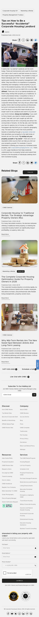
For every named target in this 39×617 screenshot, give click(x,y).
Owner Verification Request (10, 502)
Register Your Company (9, 487)
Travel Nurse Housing (26, 500)
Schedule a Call (28, 369)
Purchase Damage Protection (28, 478)
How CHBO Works (7, 409)
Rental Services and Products (28, 482)
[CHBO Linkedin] (23, 613)
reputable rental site (28, 132)
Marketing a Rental (27, 11)
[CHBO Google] (30, 613)
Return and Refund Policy (27, 445)
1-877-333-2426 (8, 369)
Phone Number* (6, 562)
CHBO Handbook (7, 483)
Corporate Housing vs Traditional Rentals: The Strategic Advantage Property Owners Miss (18, 215)
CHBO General (7, 207)
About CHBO (23, 409)
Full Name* (5, 544)
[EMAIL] (34, 394)
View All (30, 172)
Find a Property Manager (9, 498)
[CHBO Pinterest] (27, 613)
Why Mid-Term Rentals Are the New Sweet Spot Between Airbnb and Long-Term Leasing (19, 343)
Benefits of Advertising (8, 420)
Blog (21, 420)
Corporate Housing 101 (10, 11)
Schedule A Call (24, 469)
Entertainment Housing (26, 519)
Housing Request (25, 461)
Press (21, 424)
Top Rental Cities (7, 413)
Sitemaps (22, 449)
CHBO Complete (24, 427)
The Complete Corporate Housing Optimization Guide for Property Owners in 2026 (18, 279)
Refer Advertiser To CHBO (9, 491)
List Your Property (25, 465)
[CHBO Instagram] (19, 613)
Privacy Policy (24, 438)
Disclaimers (23, 442)
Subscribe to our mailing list (19, 386)
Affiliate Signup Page (8, 424)
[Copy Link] (35, 40)
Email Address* (6, 553)
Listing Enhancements (26, 485)
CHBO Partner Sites (7, 427)
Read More (5, 234)
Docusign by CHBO (7, 472)
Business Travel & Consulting (28, 528)
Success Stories (24, 416)
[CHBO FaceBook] (8, 613)
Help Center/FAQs (7, 458)
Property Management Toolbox (13, 15)
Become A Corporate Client (10, 416)
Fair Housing (23, 435)
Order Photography (8, 494)
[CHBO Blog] (15, 613)
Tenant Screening (7, 476)
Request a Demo (7, 469)
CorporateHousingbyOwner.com (22, 147)
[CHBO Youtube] (11, 613)
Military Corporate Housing (28, 504)
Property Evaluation (8, 461)
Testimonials (23, 431)
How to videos (6, 480)
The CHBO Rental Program (27, 458)
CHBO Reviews (24, 413)
